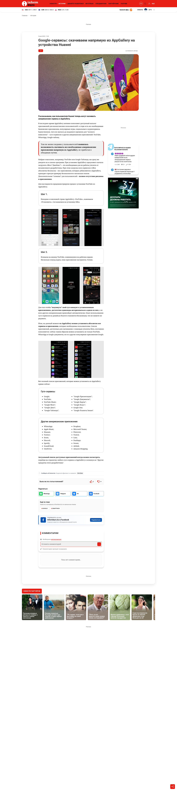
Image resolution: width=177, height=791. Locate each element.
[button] (146, 9)
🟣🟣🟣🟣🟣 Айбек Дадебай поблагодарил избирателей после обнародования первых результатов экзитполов (125, 157)
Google (45, 508)
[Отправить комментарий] (99, 544)
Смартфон (56, 508)
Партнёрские (113, 3)
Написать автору (132, 50)
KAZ (153, 3)
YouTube (124, 3)
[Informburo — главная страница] (30, 3)
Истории (62, 3)
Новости (53, 3)
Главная (24, 15)
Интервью (89, 3)
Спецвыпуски (100, 3)
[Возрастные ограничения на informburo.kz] (141, 3)
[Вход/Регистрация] (149, 3)
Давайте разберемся (75, 3)
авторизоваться (56, 539)
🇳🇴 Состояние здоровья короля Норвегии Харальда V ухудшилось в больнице (124, 171)
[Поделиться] (172, 786)
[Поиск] (145, 3)
